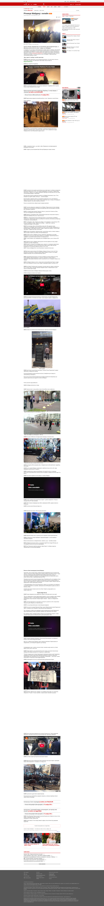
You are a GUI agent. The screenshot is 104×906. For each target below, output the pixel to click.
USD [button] (31, 4)
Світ (51, 6)
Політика (31, 8)
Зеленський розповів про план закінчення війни (34, 861)
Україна (44, 6)
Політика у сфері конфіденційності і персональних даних (52, 874)
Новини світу (64, 100)
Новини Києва (36, 10)
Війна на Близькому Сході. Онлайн (73, 43)
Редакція (50, 878)
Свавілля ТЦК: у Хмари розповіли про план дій (34, 854)
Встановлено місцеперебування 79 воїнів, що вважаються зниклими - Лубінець (40, 856)
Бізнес (55, 6)
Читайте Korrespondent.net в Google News (42, 825)
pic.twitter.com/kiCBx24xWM (36, 92)
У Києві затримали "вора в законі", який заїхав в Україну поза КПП (38, 855)
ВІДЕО (65, 1)
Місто (48, 6)
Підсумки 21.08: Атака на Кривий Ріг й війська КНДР (73, 47)
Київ (50, 828)
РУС (24, 1)
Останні (63, 16)
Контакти (37, 872)
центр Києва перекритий (37, 53)
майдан (48, 828)
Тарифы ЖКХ (38, 828)
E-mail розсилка (28, 877)
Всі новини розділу (27, 8)
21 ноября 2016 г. (45, 95)
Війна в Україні (41, 10)
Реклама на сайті (39, 873)
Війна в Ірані (36, 10)
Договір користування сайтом (53, 872)
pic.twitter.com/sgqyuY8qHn (35, 811)
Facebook (26, 872)
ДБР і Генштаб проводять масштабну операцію (34, 858)
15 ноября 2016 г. (48, 804)
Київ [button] (24, 4)
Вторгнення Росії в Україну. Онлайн (74, 19)
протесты (44, 828)
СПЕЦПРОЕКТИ (78, 1)
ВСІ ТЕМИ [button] (77, 10)
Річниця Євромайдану (30, 828)
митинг (41, 828)
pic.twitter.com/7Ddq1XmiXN (46, 802)
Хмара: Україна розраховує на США (68, 27)
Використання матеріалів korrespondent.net (40, 876)
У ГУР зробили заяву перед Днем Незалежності (71, 25)
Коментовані (71, 16)
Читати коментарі (42, 864)
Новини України (65, 14)
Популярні (66, 16)
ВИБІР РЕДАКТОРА (65, 87)
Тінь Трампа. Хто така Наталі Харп (73, 50)
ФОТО (68, 1)
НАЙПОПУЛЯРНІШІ (72, 1)
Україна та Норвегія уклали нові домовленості (70, 26)
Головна (39, 6)
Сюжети (63, 33)
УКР (26, 1)
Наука (59, 6)
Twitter (26, 874)
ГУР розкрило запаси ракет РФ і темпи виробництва (35, 859)
